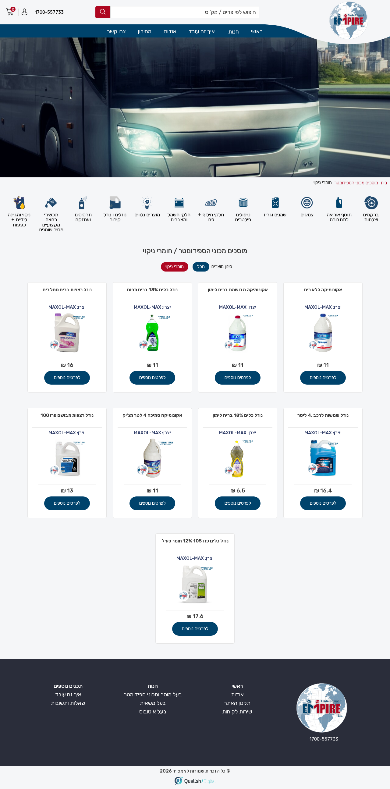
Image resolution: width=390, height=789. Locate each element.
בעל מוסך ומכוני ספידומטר (153, 694)
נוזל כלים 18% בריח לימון (238, 415)
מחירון (144, 31)
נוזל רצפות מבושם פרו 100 (67, 415)
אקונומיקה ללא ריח (323, 290)
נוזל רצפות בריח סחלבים (67, 290)
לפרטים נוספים (323, 377)
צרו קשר (116, 31)
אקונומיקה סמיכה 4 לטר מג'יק (152, 415)
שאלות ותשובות (68, 703)
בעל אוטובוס (152, 711)
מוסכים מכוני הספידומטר (356, 183)
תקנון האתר (237, 703)
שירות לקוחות (237, 711)
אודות (170, 31)
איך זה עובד (202, 31)
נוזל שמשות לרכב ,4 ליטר (323, 415)
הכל (201, 266)
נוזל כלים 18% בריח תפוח (152, 290)
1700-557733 (49, 12)
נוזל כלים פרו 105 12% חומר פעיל (195, 541)
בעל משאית (153, 703)
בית (384, 183)
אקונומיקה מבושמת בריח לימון (238, 290)
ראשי (257, 31)
